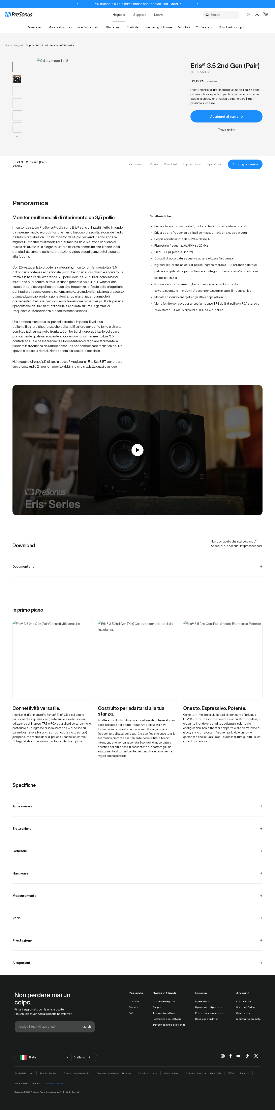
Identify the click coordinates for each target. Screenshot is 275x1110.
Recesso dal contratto (55, 1083)
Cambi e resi (243, 1013)
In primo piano (192, 164)
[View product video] (17, 79)
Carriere (133, 1007)
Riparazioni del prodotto (208, 1007)
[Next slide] (196, 4)
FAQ (131, 1013)
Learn (158, 14)
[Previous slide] (78, 4)
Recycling (244, 1073)
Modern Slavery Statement (27, 1083)
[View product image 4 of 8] (17, 103)
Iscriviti (87, 1026)
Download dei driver (206, 1019)
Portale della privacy (23, 1073)
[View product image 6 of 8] (17, 127)
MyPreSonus (202, 1001)
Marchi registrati (171, 1073)
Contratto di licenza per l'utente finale (203, 1073)
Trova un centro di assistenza (169, 1024)
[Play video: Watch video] (137, 450)
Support (139, 14)
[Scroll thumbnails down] (17, 136)
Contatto (134, 1001)
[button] (265, 14)
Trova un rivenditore (164, 1013)
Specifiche (214, 164)
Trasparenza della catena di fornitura (114, 1073)
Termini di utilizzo (48, 1073)
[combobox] (221, 15)
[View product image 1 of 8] (17, 67)
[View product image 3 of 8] (17, 91)
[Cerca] (207, 14)
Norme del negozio (164, 1001)
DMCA (231, 1073)
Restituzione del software (167, 1019)
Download (170, 164)
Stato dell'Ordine (245, 1007)
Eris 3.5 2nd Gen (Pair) (224, 65)
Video (154, 164)
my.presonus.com (251, 546)
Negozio (119, 14)
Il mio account (244, 1001)
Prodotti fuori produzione (209, 1013)
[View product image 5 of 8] (17, 115)
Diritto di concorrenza (147, 1073)
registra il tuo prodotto (248, 1019)
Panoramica (136, 164)
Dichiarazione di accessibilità (77, 1073)
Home (8, 45)
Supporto (158, 1007)
